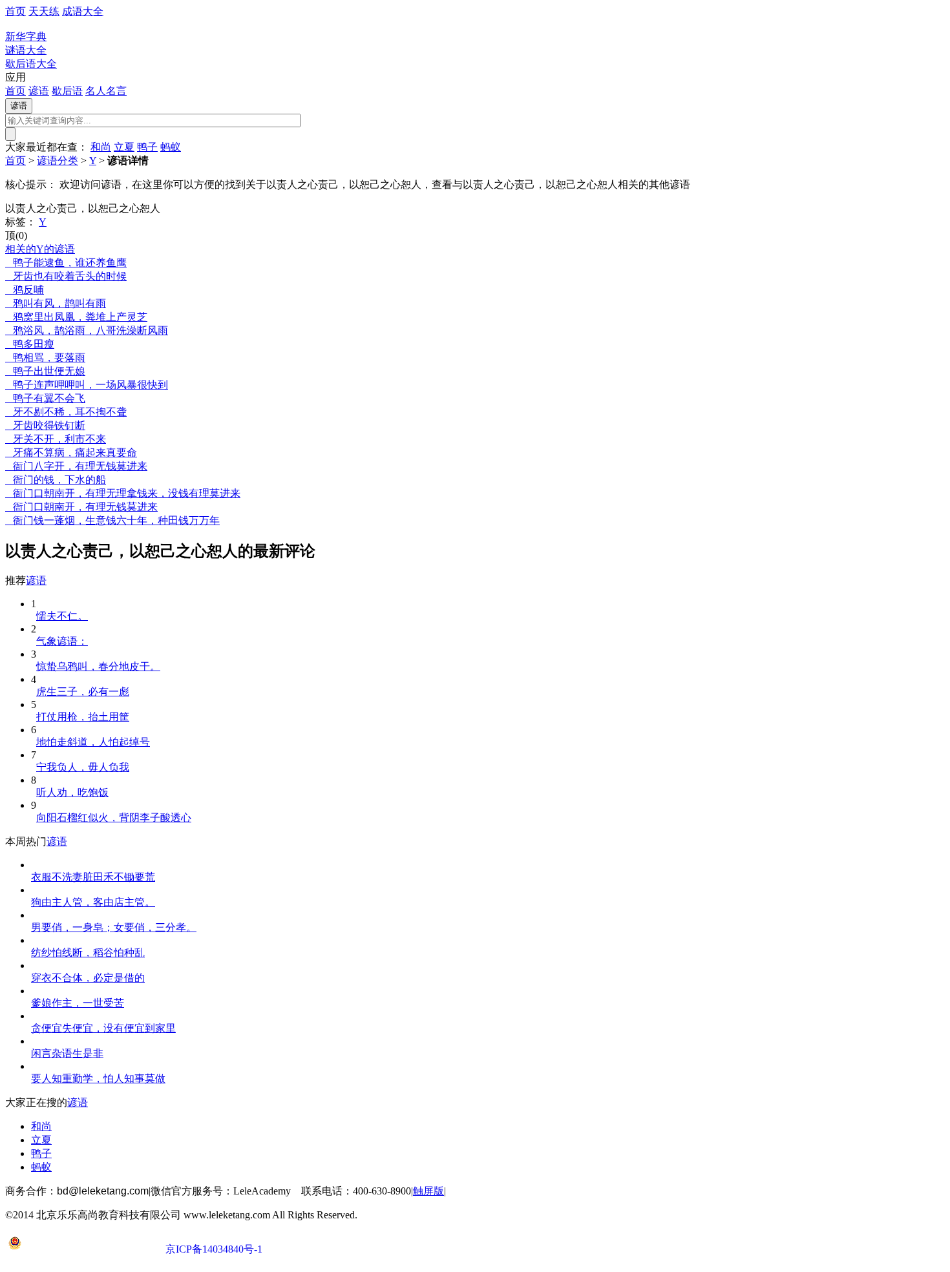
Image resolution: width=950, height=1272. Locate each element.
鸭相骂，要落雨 (45, 357)
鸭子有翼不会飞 (45, 398)
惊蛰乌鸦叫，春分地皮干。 (98, 666)
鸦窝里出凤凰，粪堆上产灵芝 (76, 316)
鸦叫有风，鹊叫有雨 (55, 303)
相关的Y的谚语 (40, 249)
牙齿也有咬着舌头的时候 (66, 276)
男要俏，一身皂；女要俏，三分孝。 (113, 927)
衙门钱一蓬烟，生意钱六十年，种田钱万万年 (112, 520)
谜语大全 (26, 50)
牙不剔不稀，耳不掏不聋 (66, 411)
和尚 (100, 146)
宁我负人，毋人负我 (82, 767)
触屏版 (428, 1190)
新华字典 (26, 36)
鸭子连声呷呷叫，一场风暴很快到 (86, 384)
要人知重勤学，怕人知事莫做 (98, 1078)
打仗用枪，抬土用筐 (82, 716)
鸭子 (147, 146)
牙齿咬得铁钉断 (45, 425)
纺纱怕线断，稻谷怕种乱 (88, 952)
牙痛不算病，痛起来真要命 (71, 452)
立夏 (124, 146)
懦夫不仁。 (62, 615)
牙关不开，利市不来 (55, 438)
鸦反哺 (24, 289)
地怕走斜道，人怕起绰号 (93, 741)
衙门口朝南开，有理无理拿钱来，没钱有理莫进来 (122, 493)
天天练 (43, 11)
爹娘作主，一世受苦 (77, 1002)
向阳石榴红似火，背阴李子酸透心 (113, 817)
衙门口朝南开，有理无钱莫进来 (81, 506)
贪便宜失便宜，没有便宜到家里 (103, 1028)
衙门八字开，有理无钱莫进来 (76, 466)
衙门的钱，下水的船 (55, 479)
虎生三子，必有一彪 (82, 691)
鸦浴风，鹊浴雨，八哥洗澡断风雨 (86, 330)
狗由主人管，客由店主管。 (93, 902)
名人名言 (106, 90)
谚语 (38, 90)
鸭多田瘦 (29, 344)
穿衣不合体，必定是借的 (88, 977)
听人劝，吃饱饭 (72, 792)
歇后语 (67, 90)
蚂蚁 (170, 146)
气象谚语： (62, 641)
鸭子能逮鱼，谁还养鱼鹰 (66, 262)
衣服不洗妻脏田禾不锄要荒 (93, 876)
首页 (15, 11)
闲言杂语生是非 (67, 1053)
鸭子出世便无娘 (45, 371)
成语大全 (82, 11)
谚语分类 (57, 160)
